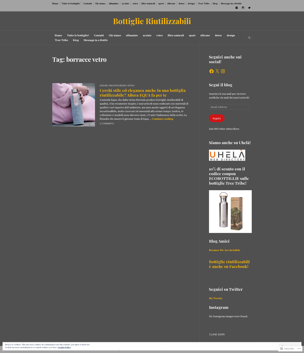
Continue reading (162, 119)
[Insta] (243, 7)
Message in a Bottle (231, 3)
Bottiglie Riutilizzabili (152, 21)
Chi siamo (100, 3)
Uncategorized (117, 85)
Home (55, 3)
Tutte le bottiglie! (71, 3)
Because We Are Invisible (224, 250)
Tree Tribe (203, 3)
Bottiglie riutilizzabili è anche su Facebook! (229, 264)
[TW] (249, 7)
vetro (135, 3)
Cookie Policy (64, 347)
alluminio (113, 3)
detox (181, 3)
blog (215, 3)
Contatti (87, 3)
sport (161, 3)
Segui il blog (220, 84)
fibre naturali (148, 3)
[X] (217, 71)
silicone (171, 3)
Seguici (217, 118)
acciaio (125, 3)
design (191, 3)
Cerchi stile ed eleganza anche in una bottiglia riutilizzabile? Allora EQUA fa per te (143, 93)
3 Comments (107, 123)
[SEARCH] (249, 37)
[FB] (236, 7)
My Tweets (215, 298)
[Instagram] (222, 71)
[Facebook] (211, 71)
